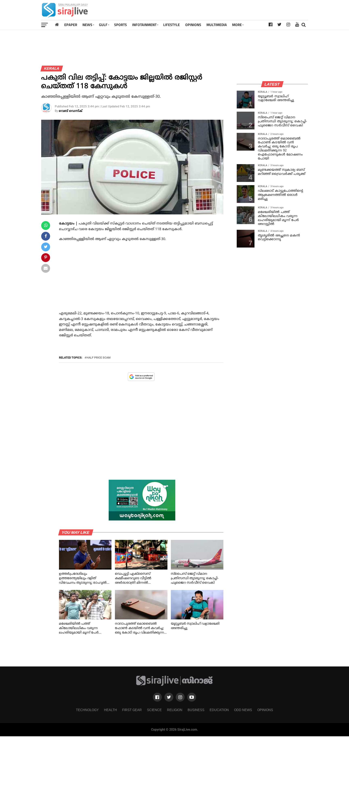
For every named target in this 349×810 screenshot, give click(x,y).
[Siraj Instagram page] (180, 697)
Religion (174, 710)
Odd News (243, 710)
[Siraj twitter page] (168, 697)
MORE (237, 24)
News (87, 24)
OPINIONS (193, 24)
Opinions (265, 710)
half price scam (98, 357)
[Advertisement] (227, 10)
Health (110, 710)
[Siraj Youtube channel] (191, 697)
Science (154, 710)
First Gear (132, 710)
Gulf (103, 24)
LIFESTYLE (171, 24)
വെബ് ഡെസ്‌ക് (70, 111)
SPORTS (120, 24)
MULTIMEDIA (216, 24)
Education (219, 710)
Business (196, 710)
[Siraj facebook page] (157, 697)
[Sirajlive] (174, 685)
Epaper (70, 24)
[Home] (56, 24)
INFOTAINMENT (144, 24)
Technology (87, 710)
